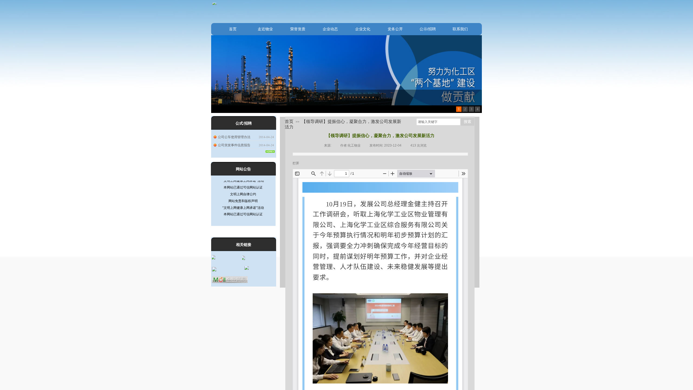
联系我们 (460, 29)
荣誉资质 (297, 29)
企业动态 (330, 29)
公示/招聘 (428, 29)
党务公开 (395, 29)
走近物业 (265, 29)
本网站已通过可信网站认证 (243, 207)
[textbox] (438, 122)
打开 (296, 163)
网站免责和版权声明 (243, 194)
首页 (233, 29)
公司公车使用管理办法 (234, 137)
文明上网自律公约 (243, 187)
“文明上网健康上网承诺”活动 (243, 200)
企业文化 (362, 29)
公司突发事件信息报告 (234, 145)
